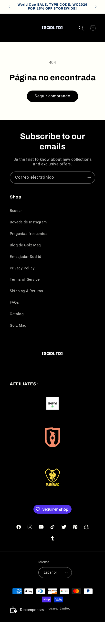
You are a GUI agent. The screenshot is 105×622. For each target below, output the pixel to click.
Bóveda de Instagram (28, 222)
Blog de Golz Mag (25, 245)
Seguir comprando (53, 96)
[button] (10, 28)
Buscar (16, 210)
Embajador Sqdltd (25, 256)
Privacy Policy (22, 268)
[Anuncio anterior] (9, 6)
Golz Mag (18, 325)
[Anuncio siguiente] (95, 6)
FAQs (14, 302)
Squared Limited (59, 608)
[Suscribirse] (89, 178)
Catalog (16, 314)
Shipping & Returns (26, 291)
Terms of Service (25, 279)
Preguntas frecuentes (29, 233)
